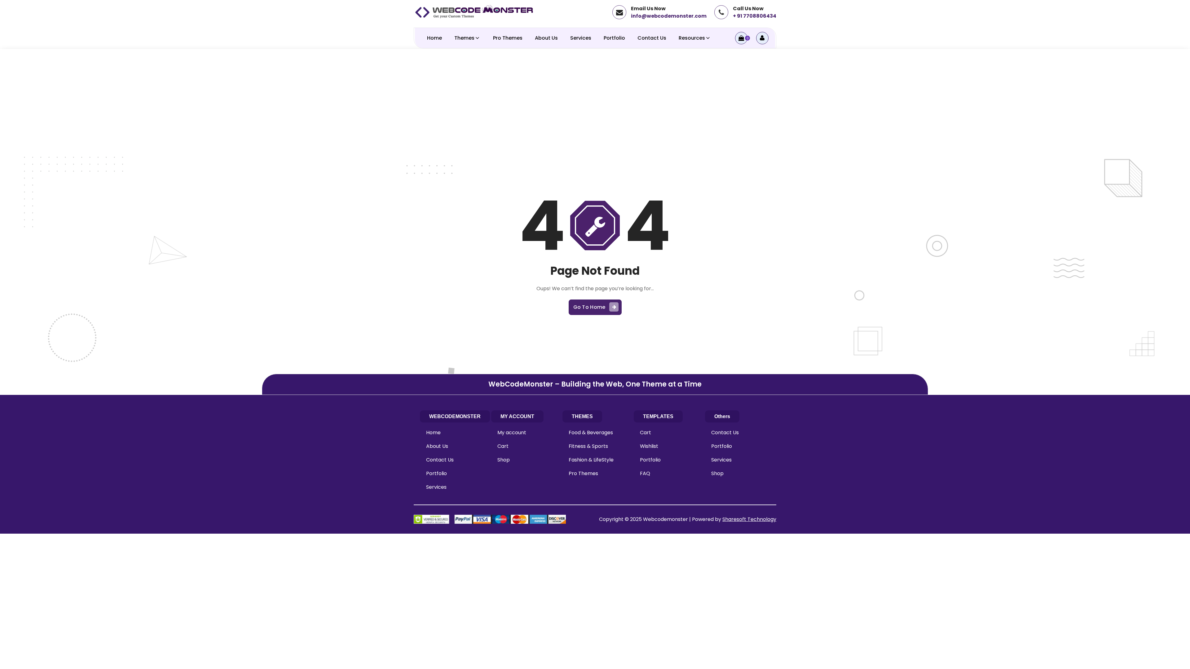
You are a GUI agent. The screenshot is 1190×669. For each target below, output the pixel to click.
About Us (546, 38)
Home (434, 38)
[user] (762, 38)
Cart (503, 446)
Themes (464, 38)
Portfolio (614, 38)
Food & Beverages (591, 432)
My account (511, 432)
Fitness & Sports (588, 446)
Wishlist (649, 446)
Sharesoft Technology (749, 519)
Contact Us (651, 38)
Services (580, 38)
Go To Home (589, 307)
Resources (692, 38)
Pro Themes (507, 38)
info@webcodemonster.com (669, 16)
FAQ (645, 473)
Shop (503, 459)
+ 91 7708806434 (754, 16)
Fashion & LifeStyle (591, 459)
